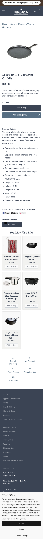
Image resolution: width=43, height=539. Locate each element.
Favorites (6, 444)
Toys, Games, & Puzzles (12, 419)
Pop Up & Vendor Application (14, 460)
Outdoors (6, 415)
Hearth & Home (9, 407)
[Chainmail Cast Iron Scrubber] (11, 245)
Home (4, 24)
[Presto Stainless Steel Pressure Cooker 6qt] (11, 281)
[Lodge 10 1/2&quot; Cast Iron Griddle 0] (21, 50)
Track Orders (13, 372)
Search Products (13, 362)
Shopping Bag (30, 372)
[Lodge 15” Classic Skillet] (32, 245)
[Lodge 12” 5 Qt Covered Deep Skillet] (11, 321)
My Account (30, 361)
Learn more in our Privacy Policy (14, 519)
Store (12, 24)
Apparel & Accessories (11, 399)
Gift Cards (13, 381)
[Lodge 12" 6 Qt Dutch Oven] (32, 281)
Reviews (6, 456)
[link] (21, 535)
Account (6, 436)
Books (5, 403)
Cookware (6, 27)
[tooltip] (39, 115)
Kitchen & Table (25, 24)
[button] (21, 3)
